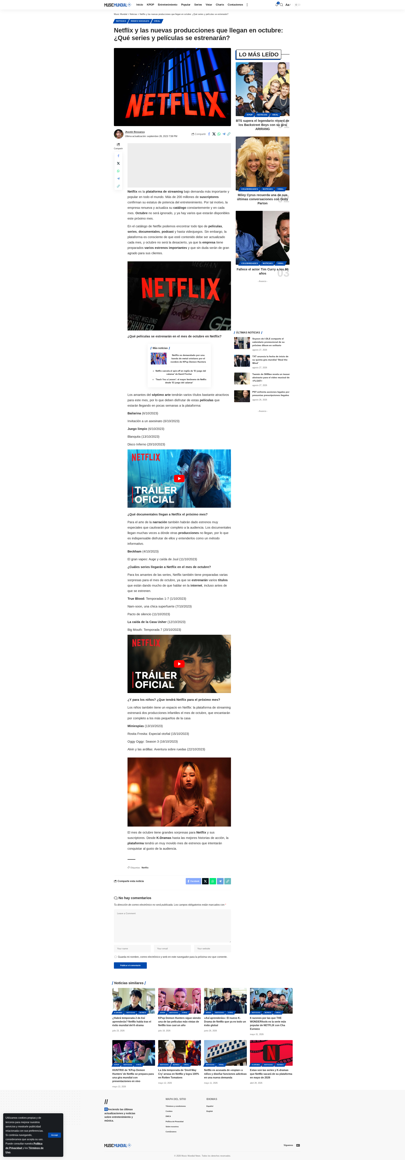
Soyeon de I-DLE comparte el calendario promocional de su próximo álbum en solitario (268, 342)
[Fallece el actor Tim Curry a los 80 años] (263, 238)
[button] (54, 1135)
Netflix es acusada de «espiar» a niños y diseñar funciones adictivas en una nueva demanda (225, 1074)
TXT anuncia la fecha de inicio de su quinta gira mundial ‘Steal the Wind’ (270, 359)
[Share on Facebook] (209, 134)
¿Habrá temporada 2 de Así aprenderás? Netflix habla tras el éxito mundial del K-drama (131, 1022)
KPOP (250, 115)
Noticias (121, 21)
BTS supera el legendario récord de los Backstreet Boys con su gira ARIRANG (262, 125)
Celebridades (249, 189)
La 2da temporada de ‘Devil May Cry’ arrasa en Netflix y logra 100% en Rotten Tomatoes (178, 1074)
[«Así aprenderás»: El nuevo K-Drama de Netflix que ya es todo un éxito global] (225, 1001)
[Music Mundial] (117, 5)
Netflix (145, 867)
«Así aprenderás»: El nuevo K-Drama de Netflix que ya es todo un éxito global (225, 1022)
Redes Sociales (140, 21)
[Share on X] (214, 134)
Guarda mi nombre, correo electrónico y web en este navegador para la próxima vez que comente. (172, 956)
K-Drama (118, 1012)
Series (142, 1012)
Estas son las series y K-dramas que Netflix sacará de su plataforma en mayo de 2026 (271, 1074)
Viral (157, 21)
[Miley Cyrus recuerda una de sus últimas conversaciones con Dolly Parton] (263, 163)
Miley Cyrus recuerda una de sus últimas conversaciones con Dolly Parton (262, 199)
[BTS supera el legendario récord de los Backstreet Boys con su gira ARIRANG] (263, 89)
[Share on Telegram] (224, 134)
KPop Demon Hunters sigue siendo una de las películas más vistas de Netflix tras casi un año (179, 1022)
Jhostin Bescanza (135, 132)
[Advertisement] (179, 165)
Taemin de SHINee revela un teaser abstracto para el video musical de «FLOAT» (271, 377)
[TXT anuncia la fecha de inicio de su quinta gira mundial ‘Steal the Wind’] (242, 361)
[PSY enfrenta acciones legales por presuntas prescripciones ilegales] (242, 396)
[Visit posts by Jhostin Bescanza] (118, 134)
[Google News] (298, 1145)
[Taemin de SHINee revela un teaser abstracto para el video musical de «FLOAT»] (242, 378)
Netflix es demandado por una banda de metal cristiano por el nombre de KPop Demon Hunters (188, 358)
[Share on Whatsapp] (219, 134)
